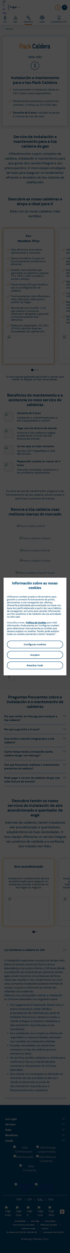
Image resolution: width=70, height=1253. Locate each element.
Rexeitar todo (35, 665)
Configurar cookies (35, 644)
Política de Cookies (36, 622)
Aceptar (35, 655)
